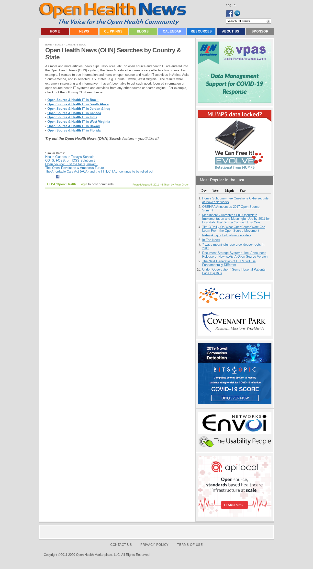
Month (229, 190)
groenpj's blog (76, 44)
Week (215, 190)
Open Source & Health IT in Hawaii (73, 126)
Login (83, 184)
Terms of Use (190, 545)
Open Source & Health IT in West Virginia (78, 121)
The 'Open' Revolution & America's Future (74, 168)
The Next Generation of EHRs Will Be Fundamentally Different (229, 263)
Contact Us (121, 545)
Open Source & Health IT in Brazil (73, 100)
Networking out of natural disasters (226, 235)
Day (204, 190)
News (84, 31)
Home (55, 31)
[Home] (112, 24)
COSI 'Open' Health (61, 184)
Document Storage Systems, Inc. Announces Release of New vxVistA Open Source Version (235, 254)
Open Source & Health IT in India (72, 117)
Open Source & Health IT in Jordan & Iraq (78, 108)
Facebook (230, 13)
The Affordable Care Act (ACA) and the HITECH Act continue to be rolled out (99, 171)
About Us (230, 31)
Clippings (113, 31)
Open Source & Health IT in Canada (74, 113)
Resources (201, 31)
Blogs (143, 31)
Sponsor (260, 31)
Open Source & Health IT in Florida (74, 130)
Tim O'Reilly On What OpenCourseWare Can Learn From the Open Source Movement (233, 228)
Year (243, 190)
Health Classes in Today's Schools (69, 157)
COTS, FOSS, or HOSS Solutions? (70, 160)
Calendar (172, 31)
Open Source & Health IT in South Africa (78, 104)
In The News (211, 240)
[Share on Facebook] (57, 179)
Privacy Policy (154, 545)
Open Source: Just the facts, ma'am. (71, 164)
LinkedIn (238, 13)
